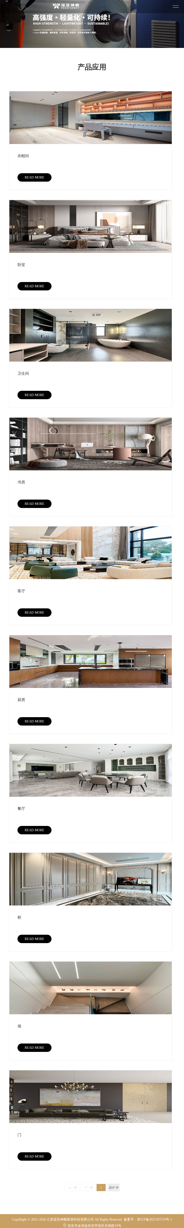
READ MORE (34, 177)
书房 (21, 482)
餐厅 (21, 809)
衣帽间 (23, 156)
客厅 (21, 591)
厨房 (21, 700)
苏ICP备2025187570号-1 (154, 1219)
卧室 (21, 265)
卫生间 (23, 373)
